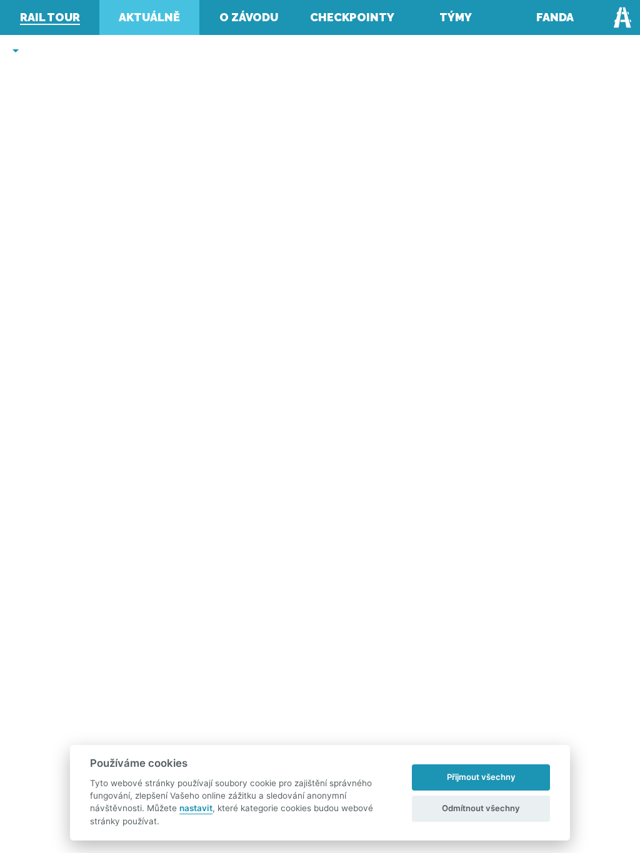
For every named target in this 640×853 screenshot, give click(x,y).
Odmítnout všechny (481, 808)
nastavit (195, 808)
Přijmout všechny (481, 777)
